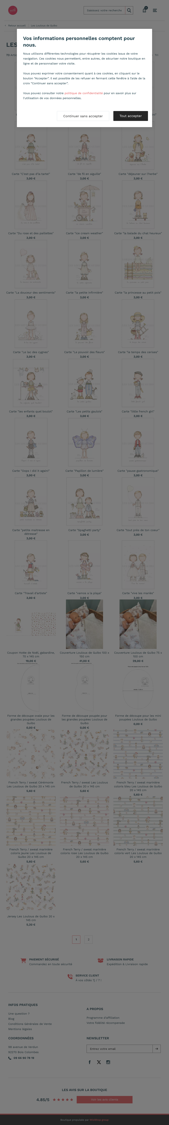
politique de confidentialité (84, 93)
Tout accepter (131, 116)
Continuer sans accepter (83, 116)
